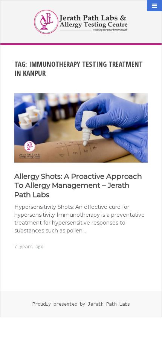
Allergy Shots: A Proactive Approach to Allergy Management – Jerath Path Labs (78, 185)
